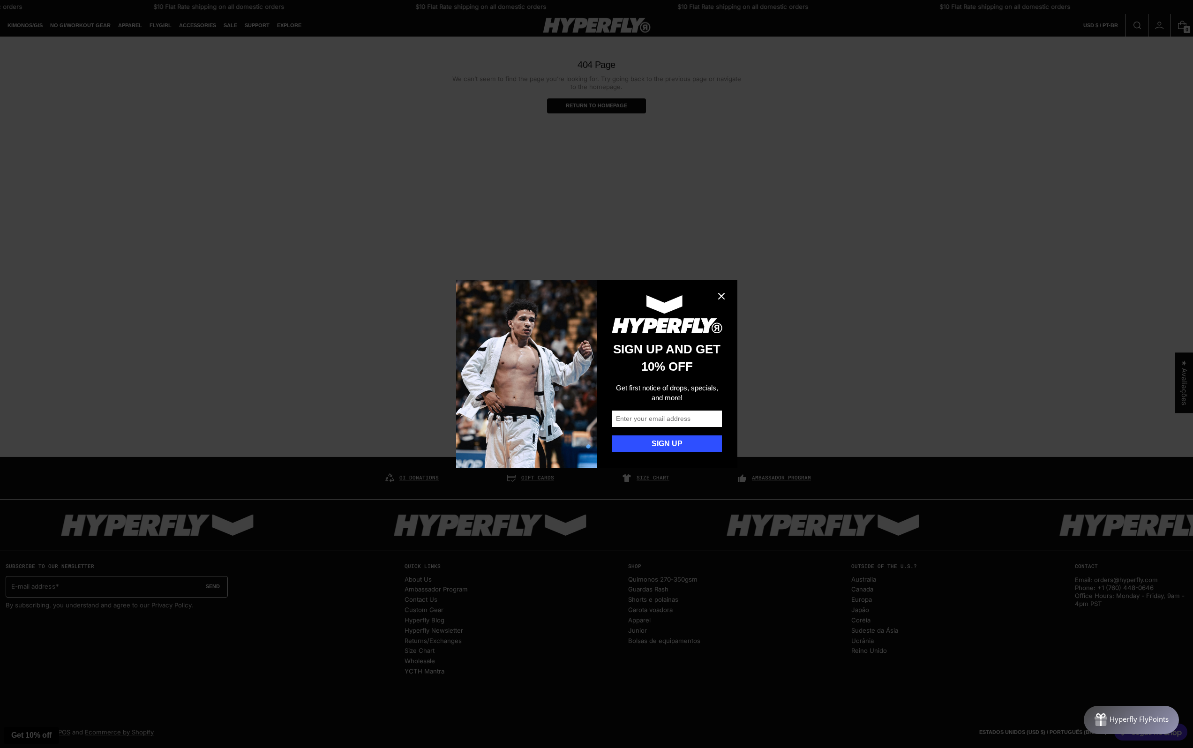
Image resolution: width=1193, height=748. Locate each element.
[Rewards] (1131, 720)
